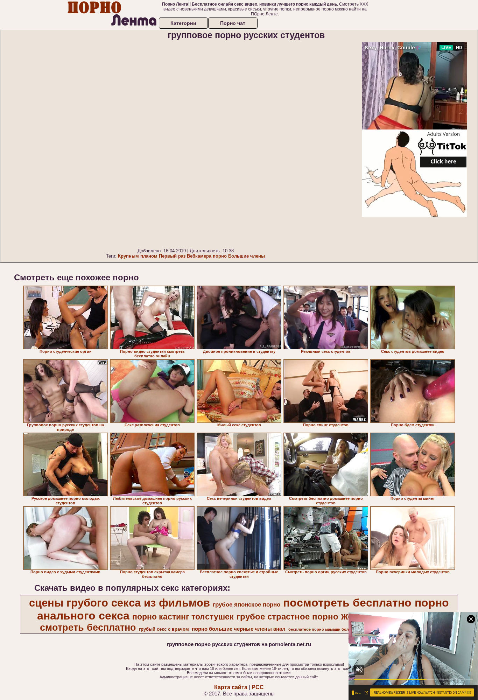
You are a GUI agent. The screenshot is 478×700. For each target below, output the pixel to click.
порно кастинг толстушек (183, 616)
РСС (258, 687)
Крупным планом (137, 256)
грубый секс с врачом (164, 629)
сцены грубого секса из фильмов (119, 603)
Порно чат (232, 23)
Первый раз (172, 256)
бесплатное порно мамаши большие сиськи (331, 629)
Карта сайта (230, 687)
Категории (183, 23)
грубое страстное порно (287, 616)
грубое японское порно (246, 604)
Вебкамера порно (207, 256)
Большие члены (246, 256)
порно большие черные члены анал (239, 629)
